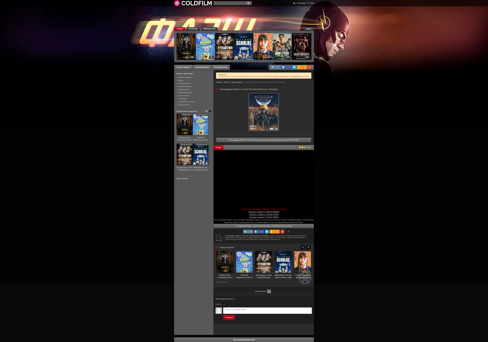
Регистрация (301, 3)
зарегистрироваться (280, 76)
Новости (227, 82)
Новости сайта (236, 82)
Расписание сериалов (186, 102)
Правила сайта (183, 105)
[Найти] (248, 3)
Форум (308, 29)
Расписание (193, 29)
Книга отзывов (183, 96)
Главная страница (184, 77)
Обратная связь (209, 29)
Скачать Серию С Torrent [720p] (263, 214)
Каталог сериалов (183, 67)
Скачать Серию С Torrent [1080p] (263, 212)
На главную (193, 3)
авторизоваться (297, 76)
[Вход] (224, 304)
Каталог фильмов (202, 67)
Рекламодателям (220, 67)
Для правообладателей (244, 340)
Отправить (229, 317)
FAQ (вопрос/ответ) (185, 93)
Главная (180, 29)
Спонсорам (182, 99)
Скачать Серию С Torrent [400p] (263, 217)
